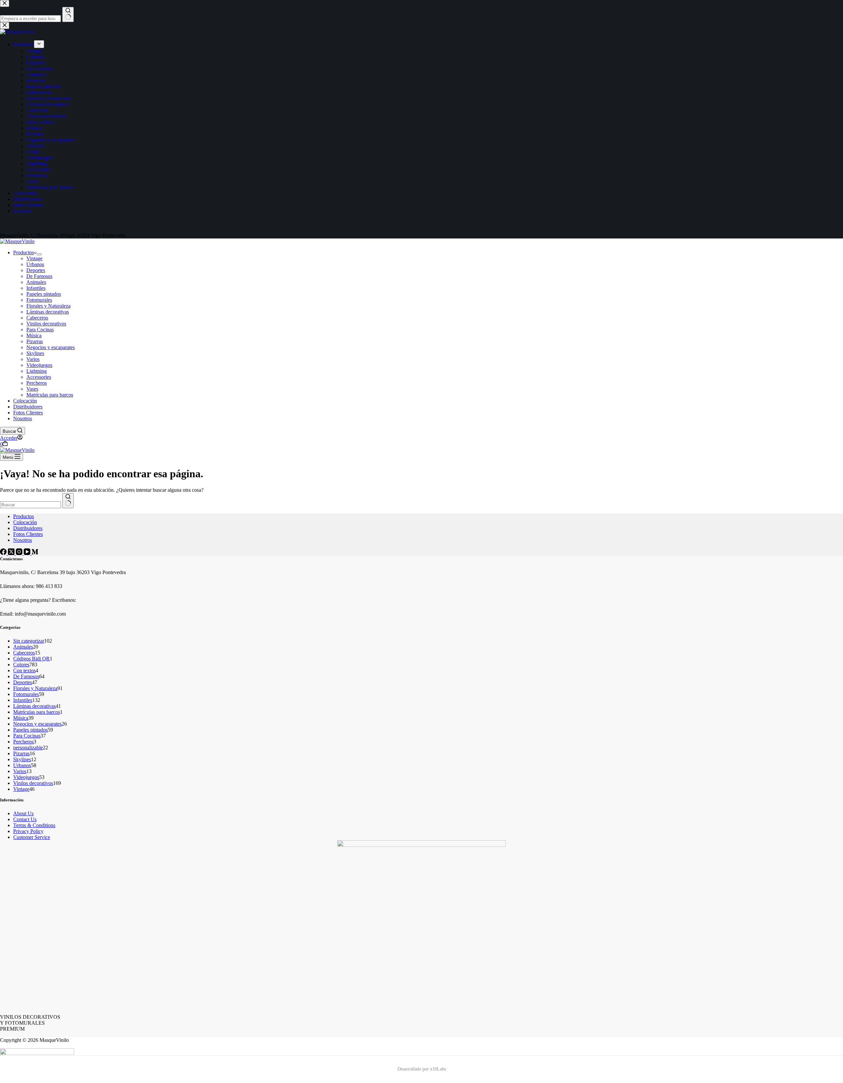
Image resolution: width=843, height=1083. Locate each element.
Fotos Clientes (28, 412)
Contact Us (25, 819)
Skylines (35, 353)
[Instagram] (20, 553)
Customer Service (31, 837)
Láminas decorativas (47, 312)
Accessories (38, 377)
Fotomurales (39, 300)
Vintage (34, 258)
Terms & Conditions (34, 825)
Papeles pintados (43, 294)
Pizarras (34, 341)
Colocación (25, 400)
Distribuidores (27, 406)
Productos (23, 252)
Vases (32, 389)
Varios (33, 359)
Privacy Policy (28, 831)
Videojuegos (39, 365)
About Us (23, 813)
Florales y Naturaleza (48, 306)
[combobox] (30, 504)
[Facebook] (4, 553)
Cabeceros (37, 317)
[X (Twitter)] (12, 553)
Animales (36, 282)
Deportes (35, 270)
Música (33, 335)
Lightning (36, 371)
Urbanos (35, 264)
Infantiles (35, 288)
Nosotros (22, 418)
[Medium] (35, 553)
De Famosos (39, 276)
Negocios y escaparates (50, 347)
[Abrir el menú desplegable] (39, 254)
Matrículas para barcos (49, 395)
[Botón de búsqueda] (68, 500)
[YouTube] (28, 553)
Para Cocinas (40, 329)
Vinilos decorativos (46, 323)
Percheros (36, 383)
